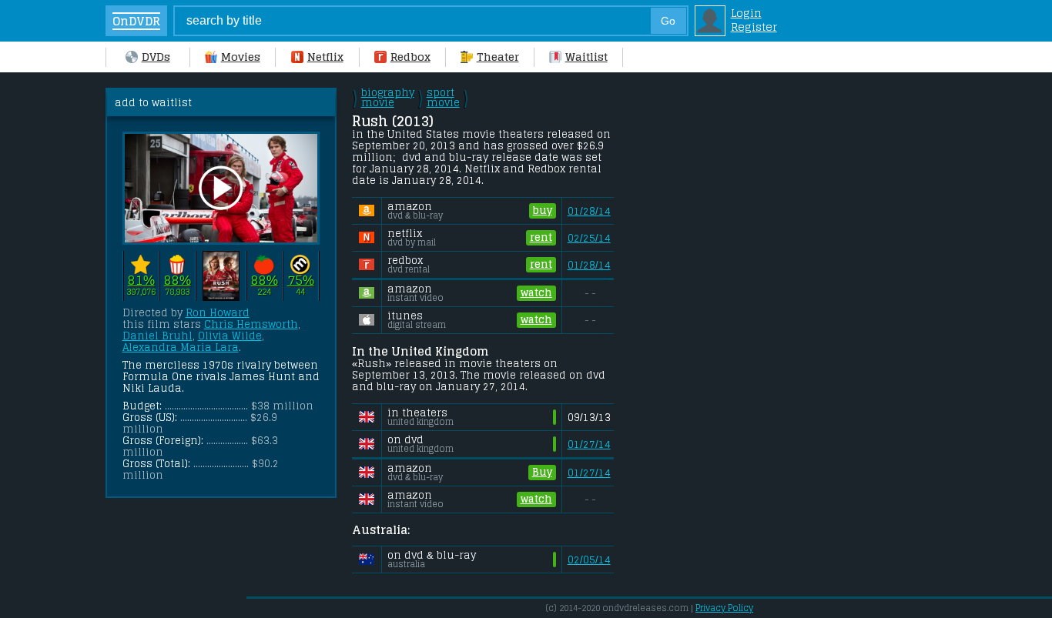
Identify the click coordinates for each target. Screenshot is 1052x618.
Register (754, 27)
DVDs (156, 57)
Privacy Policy (724, 608)
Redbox (410, 57)
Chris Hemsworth (251, 324)
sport (443, 98)
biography (387, 98)
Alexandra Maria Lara (180, 347)
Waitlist (586, 57)
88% (177, 280)
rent (541, 237)
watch (536, 293)
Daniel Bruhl (157, 336)
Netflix (325, 57)
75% (300, 280)
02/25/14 (589, 238)
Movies (240, 57)
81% (141, 280)
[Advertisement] (748, 319)
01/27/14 (589, 444)
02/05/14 (589, 560)
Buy (542, 472)
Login (746, 13)
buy (542, 210)
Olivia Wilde (230, 336)
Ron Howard (218, 313)
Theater (498, 57)
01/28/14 (589, 211)
